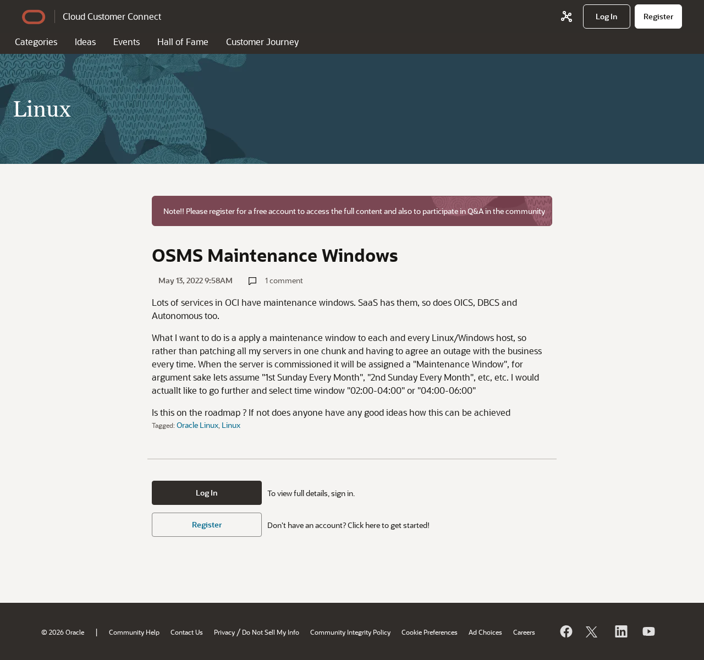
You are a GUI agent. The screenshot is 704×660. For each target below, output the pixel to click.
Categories (36, 41)
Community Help (134, 632)
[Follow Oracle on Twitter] (593, 631)
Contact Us (186, 632)
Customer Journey (262, 41)
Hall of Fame (182, 41)
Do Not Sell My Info (270, 632)
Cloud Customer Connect (112, 16)
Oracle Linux (197, 425)
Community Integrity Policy (350, 632)
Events (126, 41)
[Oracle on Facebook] (565, 631)
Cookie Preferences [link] (430, 632)
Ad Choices (485, 632)
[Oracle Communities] (566, 16)
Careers (524, 632)
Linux (231, 425)
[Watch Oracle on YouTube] (648, 631)
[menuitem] (606, 16)
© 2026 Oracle (62, 632)
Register (207, 524)
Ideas (85, 41)
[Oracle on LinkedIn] (620, 631)
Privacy (224, 632)
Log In (207, 492)
